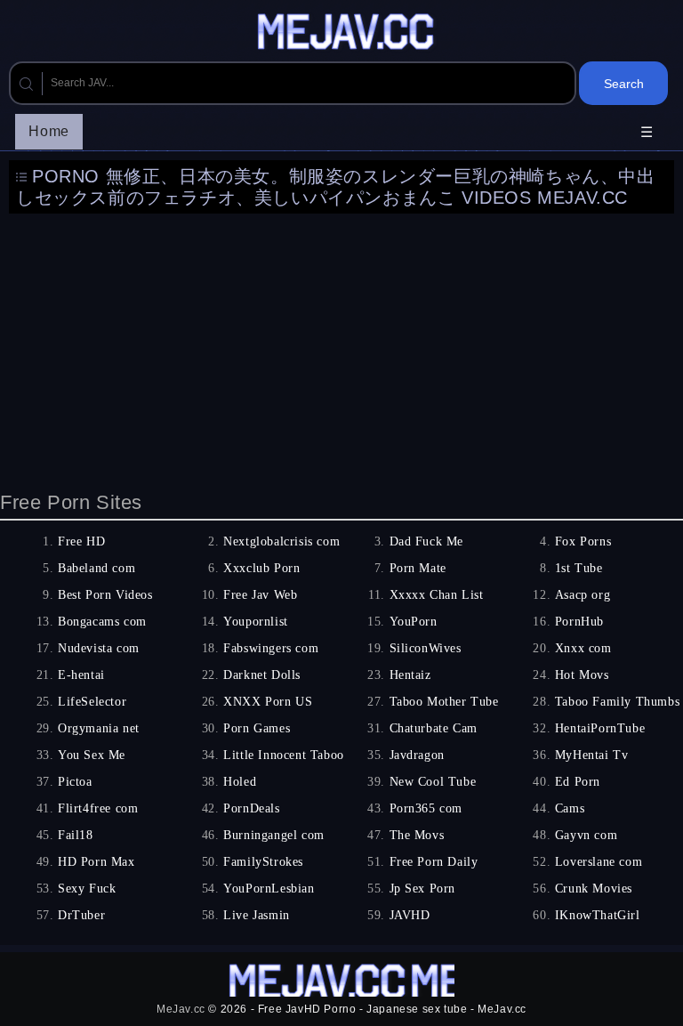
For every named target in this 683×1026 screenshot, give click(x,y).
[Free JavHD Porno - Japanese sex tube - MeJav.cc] (349, 34)
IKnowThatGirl (597, 915)
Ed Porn (577, 781)
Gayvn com (586, 835)
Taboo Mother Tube (444, 701)
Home (48, 131)
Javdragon (417, 755)
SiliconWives (426, 648)
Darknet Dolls (262, 675)
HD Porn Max (96, 861)
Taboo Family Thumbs (617, 701)
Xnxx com (583, 648)
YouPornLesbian (268, 888)
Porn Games (256, 728)
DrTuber (81, 915)
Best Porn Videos (105, 595)
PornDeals (251, 808)
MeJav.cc (181, 1009)
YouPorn (414, 621)
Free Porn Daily (434, 861)
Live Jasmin (256, 915)
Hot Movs (582, 675)
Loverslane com (598, 861)
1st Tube (579, 568)
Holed (239, 781)
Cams (569, 808)
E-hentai (81, 675)
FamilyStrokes (263, 861)
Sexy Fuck (87, 888)
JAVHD (410, 915)
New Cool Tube (433, 781)
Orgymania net (99, 728)
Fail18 (75, 835)
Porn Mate (418, 568)
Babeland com (96, 568)
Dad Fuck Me (427, 541)
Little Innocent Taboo (283, 755)
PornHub (579, 621)
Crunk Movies (593, 888)
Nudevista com (99, 648)
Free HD (81, 541)
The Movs (417, 835)
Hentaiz (410, 675)
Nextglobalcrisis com (281, 541)
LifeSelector (92, 701)
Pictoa (75, 781)
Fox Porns (583, 541)
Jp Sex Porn (423, 888)
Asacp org (582, 595)
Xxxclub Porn (261, 568)
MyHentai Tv (592, 755)
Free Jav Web (260, 595)
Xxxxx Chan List (437, 595)
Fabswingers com (270, 648)
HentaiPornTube (600, 728)
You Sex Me (91, 755)
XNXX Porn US (267, 701)
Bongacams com (102, 621)
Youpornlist (255, 621)
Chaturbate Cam (434, 728)
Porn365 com (426, 808)
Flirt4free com (98, 808)
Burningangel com (274, 835)
